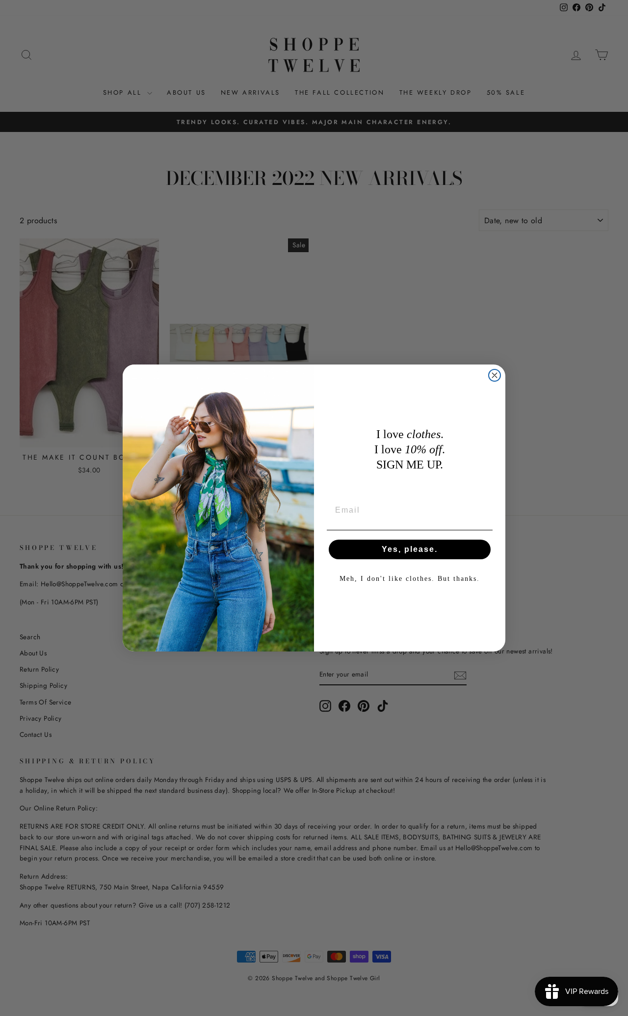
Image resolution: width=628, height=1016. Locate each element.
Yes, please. (410, 549)
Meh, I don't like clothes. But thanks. (410, 578)
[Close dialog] (494, 375)
